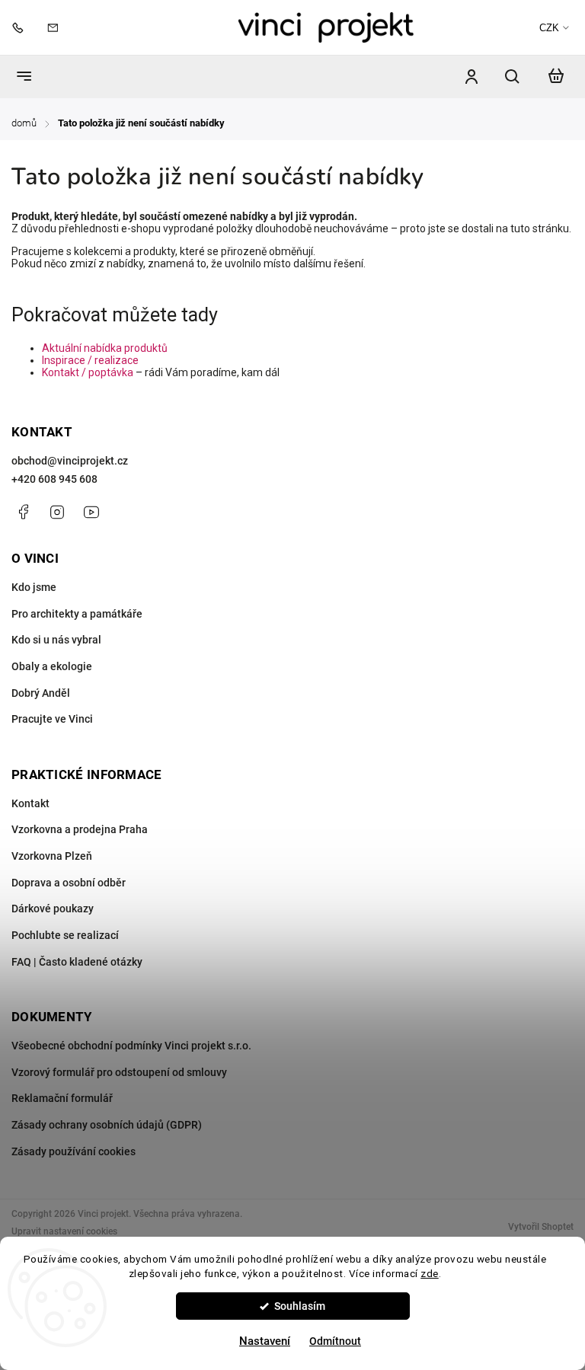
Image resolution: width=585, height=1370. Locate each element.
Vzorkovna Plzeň (51, 856)
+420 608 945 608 (54, 479)
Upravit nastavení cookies (64, 1231)
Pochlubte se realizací (65, 935)
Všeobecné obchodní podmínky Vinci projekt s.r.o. (131, 1045)
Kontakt (30, 803)
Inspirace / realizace (90, 360)
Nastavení (264, 1341)
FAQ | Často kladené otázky (76, 962)
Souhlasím (299, 1306)
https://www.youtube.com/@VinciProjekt (91, 511)
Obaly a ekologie (51, 666)
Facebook (22, 511)
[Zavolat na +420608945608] (21, 27)
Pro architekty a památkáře (76, 614)
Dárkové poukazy (52, 908)
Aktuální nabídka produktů (105, 348)
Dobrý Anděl (40, 693)
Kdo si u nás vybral (56, 640)
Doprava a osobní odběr (68, 883)
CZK (549, 28)
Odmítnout (335, 1341)
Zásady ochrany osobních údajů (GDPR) (106, 1125)
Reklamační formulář (62, 1098)
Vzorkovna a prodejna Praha (79, 829)
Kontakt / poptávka (87, 372)
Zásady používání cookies (73, 1151)
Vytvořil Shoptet (541, 1227)
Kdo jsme (33, 587)
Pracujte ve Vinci (52, 719)
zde (429, 1273)
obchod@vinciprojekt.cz (69, 461)
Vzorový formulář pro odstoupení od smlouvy (119, 1072)
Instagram (57, 511)
